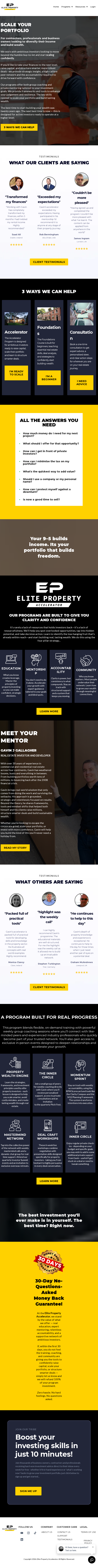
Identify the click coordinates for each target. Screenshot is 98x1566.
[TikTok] (35, 1533)
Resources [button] (80, 7)
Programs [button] (66, 7)
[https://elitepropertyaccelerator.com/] (10, 7)
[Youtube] (22, 1533)
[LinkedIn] (22, 1539)
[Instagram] (28, 1533)
